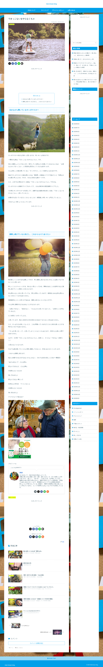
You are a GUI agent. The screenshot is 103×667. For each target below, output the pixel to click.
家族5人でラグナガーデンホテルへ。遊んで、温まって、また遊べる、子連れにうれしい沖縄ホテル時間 (85, 65)
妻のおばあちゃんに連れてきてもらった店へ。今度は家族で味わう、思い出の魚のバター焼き (85, 82)
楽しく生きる (12, 497)
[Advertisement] (36, 80)
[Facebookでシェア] (12, 63)
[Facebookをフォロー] (41, 491)
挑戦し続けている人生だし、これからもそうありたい (37, 101)
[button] (22, 63)
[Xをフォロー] (38, 491)
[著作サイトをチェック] (35, 491)
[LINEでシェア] (19, 63)
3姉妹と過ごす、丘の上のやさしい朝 (84, 59)
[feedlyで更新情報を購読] (44, 491)
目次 (34, 95)
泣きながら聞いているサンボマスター (33, 99)
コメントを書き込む (36, 643)
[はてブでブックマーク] (15, 63)
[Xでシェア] (9, 63)
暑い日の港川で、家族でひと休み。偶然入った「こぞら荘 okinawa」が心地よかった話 (85, 73)
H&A (21, 472)
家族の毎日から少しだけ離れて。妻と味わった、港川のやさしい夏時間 (85, 54)
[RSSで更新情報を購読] (47, 491)
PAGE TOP (52, 658)
